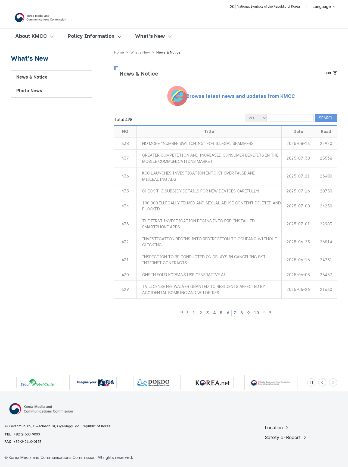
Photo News (29, 90)
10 (256, 312)
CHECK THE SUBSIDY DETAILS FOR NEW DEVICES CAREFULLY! (200, 191)
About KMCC (31, 36)
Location (274, 427)
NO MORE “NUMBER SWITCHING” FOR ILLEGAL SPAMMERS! (198, 143)
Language (322, 6)
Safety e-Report (283, 437)
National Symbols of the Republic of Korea (268, 6)
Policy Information (91, 36)
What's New (150, 36)
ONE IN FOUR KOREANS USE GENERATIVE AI (184, 274)
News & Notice (32, 77)
